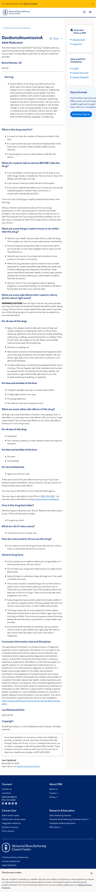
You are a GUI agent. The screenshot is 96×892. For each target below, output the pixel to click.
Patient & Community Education (17, 28)
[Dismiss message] (92, 3)
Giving (52, 797)
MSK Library (55, 827)
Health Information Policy (28, 766)
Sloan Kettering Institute (60, 815)
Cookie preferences (11, 861)
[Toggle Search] (84, 12)
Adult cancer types (10, 815)
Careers (53, 793)
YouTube (13, 803)
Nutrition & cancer (10, 827)
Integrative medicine (11, 823)
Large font (77, 44)
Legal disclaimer (9, 865)
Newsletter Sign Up (81, 114)
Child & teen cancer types (13, 819)
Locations (6, 793)
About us (53, 789)
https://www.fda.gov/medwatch (44, 499)
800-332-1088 (48, 496)
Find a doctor (8, 831)
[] (80, 73)
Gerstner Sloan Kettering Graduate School (68, 819)
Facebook (6, 803)
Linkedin (16, 803)
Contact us (7, 789)
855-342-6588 (30, 4)
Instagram (3, 803)
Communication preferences (15, 857)
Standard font (78, 39)
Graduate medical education (62, 823)
